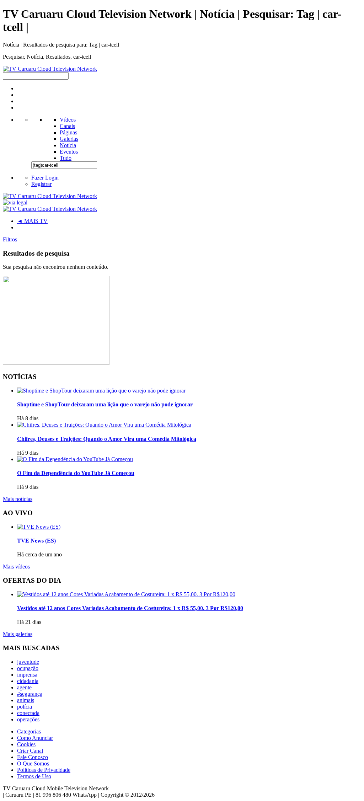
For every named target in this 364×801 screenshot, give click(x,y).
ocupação (27, 668)
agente (24, 687)
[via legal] (15, 202)
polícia (24, 707)
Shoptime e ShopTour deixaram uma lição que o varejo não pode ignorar (105, 404)
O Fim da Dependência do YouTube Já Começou (75, 473)
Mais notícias (17, 499)
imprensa (27, 675)
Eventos (69, 152)
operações (28, 719)
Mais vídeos (16, 567)
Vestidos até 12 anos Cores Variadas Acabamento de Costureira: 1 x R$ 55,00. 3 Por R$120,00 (130, 608)
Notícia (68, 145)
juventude (28, 662)
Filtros (10, 239)
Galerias (69, 139)
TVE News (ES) (36, 541)
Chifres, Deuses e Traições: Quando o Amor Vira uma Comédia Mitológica (106, 439)
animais (25, 700)
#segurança (29, 694)
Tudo (65, 158)
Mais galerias (17, 634)
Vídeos (68, 120)
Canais (67, 126)
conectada (28, 713)
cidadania (27, 681)
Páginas (68, 132)
